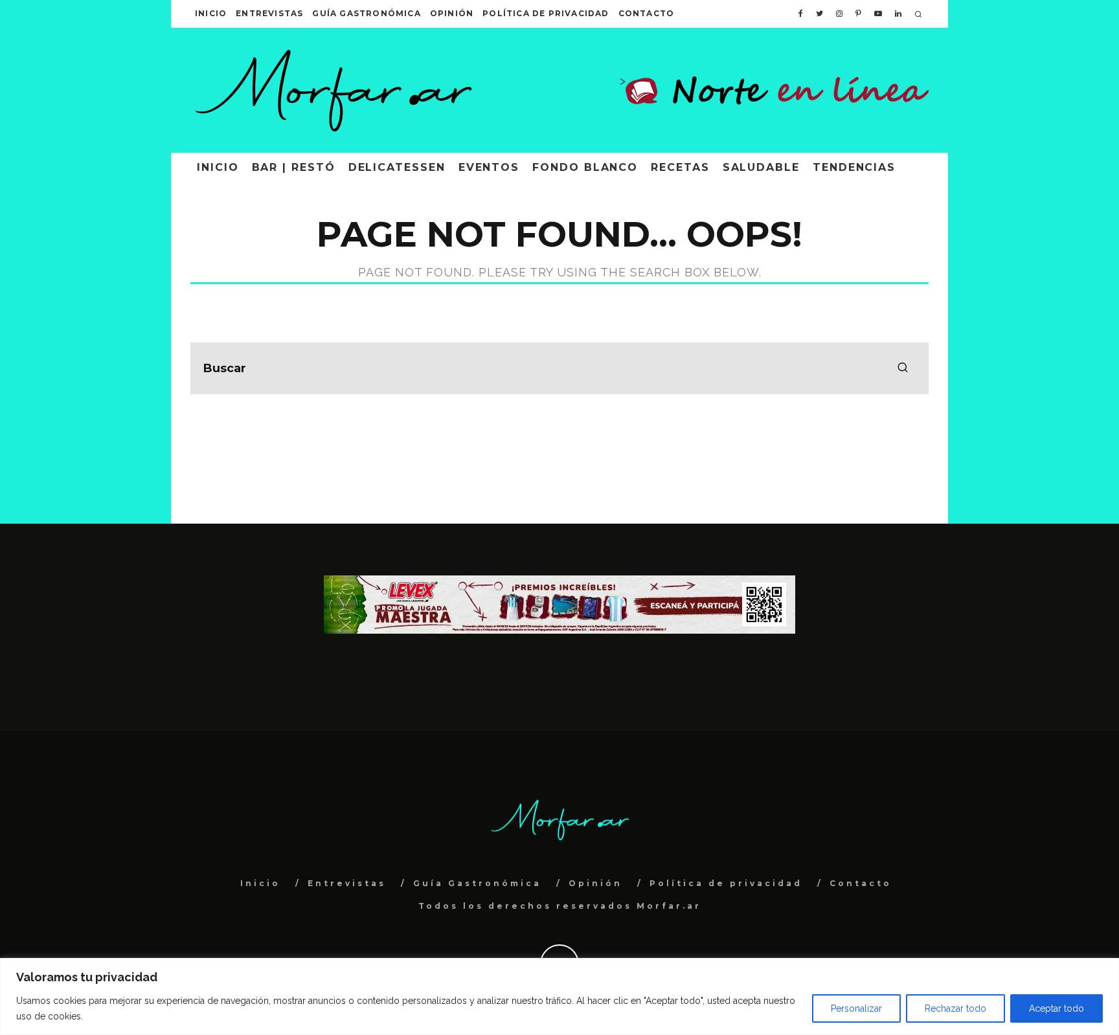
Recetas (680, 167)
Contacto (646, 13)
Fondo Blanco (585, 167)
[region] (559, 996)
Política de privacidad (545, 13)
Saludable (761, 167)
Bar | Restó (293, 167)
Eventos (488, 167)
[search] (903, 368)
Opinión (451, 13)
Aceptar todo (1056, 1008)
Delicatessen (397, 167)
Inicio (211, 13)
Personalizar (856, 1008)
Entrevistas (269, 13)
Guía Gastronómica (366, 13)
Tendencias (854, 167)
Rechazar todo (955, 1008)
